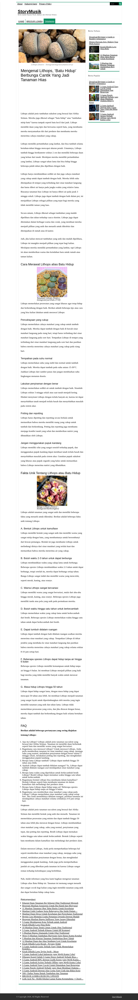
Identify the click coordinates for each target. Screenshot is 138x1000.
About (20, 4)
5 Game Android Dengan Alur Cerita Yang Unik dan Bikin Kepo (108, 108)
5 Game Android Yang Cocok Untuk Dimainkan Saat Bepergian (109, 89)
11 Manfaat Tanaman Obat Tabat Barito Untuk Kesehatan (108, 57)
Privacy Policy (45, 4)
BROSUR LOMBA (34, 21)
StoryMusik (29, 11)
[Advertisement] (52, 97)
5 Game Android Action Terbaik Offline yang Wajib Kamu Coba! (108, 117)
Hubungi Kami (31, 4)
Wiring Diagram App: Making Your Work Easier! (103, 43)
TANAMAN (49, 21)
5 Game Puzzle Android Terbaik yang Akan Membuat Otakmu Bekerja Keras (103, 98)
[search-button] (120, 3)
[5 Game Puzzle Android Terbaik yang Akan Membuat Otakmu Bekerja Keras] (94, 97)
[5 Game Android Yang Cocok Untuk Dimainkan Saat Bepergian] (94, 89)
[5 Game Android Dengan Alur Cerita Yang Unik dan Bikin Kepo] (94, 108)
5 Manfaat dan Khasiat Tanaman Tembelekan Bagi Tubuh (107, 66)
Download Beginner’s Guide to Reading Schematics (102, 38)
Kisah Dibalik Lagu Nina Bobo (108, 48)
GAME (21, 21)
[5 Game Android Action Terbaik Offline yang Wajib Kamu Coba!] (94, 116)
